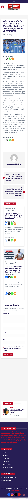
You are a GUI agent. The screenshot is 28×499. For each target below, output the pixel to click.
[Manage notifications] (24, 495)
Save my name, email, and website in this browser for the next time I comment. (13, 348)
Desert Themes (15, 490)
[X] (7, 58)
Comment (6, 313)
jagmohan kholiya (9, 34)
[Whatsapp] (10, 58)
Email (4, 333)
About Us (5, 455)
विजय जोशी (8, 208)
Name (5, 326)
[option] (14, 411)
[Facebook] (4, 58)
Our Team (6, 461)
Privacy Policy (7, 464)
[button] (22, 404)
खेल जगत (17, 34)
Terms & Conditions (8, 467)
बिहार (11, 407)
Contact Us (6, 458)
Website (5, 339)
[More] (12, 58)
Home (2, 13)
